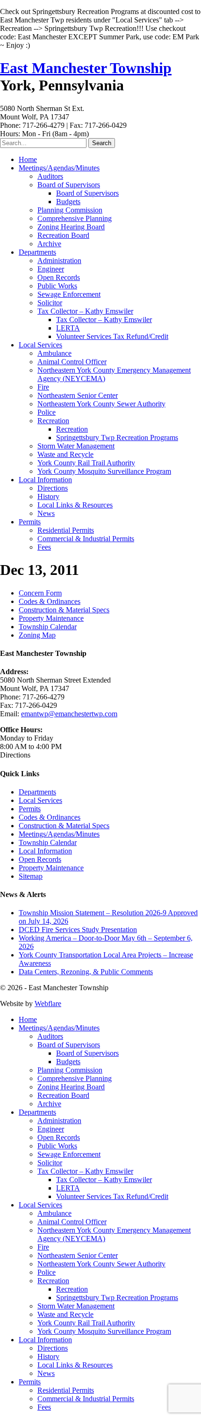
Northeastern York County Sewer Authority (101, 404)
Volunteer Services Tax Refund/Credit (112, 336)
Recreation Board (63, 235)
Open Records (58, 277)
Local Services (40, 345)
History (48, 496)
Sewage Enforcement (68, 294)
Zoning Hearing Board (71, 227)
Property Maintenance (51, 618)
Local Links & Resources (75, 505)
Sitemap (31, 876)
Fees (44, 547)
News (46, 513)
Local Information (45, 480)
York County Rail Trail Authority (86, 463)
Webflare (48, 1003)
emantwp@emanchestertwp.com (69, 714)
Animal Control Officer (72, 362)
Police (46, 412)
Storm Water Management (76, 446)
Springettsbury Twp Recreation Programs (117, 437)
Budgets (68, 202)
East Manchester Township (86, 67)
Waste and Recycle (65, 454)
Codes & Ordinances (49, 601)
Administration (59, 261)
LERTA (68, 328)
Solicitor (49, 303)
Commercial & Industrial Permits (85, 539)
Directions (52, 488)
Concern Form (40, 593)
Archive (49, 244)
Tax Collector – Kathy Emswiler (85, 311)
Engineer (50, 269)
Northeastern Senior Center (77, 395)
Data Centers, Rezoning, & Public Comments (86, 972)
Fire (43, 387)
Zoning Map (37, 635)
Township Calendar (48, 627)
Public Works (57, 286)
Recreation (53, 421)
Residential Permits (65, 530)
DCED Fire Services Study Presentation (78, 930)
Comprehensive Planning (74, 218)
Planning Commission (69, 210)
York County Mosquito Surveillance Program (104, 471)
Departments (37, 252)
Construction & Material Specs (64, 610)
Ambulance (54, 353)
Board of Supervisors (68, 185)
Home (28, 159)
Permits (30, 522)
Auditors (50, 176)
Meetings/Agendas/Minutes (59, 168)
